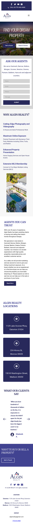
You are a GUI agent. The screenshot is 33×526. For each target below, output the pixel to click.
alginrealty (13, 517)
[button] (29, 15)
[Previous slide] (4, 419)
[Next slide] (28, 419)
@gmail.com (20, 517)
